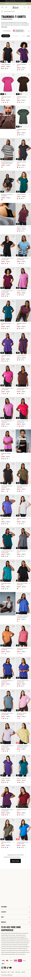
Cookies (12, 972)
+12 (9, 263)
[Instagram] (2, 967)
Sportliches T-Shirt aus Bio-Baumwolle (21, 713)
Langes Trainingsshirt (5, 64)
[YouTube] (10, 967)
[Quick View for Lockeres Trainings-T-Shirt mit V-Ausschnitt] (14, 258)
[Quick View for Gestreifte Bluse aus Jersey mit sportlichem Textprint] (14, 162)
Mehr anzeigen (4, 26)
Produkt (23, 35)
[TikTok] (8, 967)
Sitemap (23, 972)
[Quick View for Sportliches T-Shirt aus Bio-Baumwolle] (29, 713)
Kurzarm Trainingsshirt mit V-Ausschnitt (6, 421)
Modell (28, 35)
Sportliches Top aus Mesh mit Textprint (6, 195)
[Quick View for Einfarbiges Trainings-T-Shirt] (29, 64)
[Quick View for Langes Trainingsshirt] (14, 64)
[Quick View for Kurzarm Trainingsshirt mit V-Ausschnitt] (14, 421)
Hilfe (2, 917)
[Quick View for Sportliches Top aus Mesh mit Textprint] (14, 194)
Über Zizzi (3, 922)
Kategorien (4, 906)
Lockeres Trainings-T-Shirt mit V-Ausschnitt (6, 258)
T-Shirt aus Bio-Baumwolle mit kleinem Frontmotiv (22, 616)
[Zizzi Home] (15, 7)
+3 (9, 68)
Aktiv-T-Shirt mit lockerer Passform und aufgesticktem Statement (22, 584)
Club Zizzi (3, 912)
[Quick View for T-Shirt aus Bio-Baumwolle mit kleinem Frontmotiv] (29, 616)
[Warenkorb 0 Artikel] (29, 7)
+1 (24, 491)
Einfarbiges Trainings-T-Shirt (22, 65)
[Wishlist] (13, 43)
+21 (24, 69)
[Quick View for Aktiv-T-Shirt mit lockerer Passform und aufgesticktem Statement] (29, 583)
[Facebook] (5, 967)
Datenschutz (3, 972)
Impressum (17, 972)
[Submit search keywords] (2, 11)
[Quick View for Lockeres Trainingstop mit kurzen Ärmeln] (14, 648)
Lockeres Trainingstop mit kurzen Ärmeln (6, 649)
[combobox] (15, 11)
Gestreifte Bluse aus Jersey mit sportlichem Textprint (7, 162)
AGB (8, 972)
